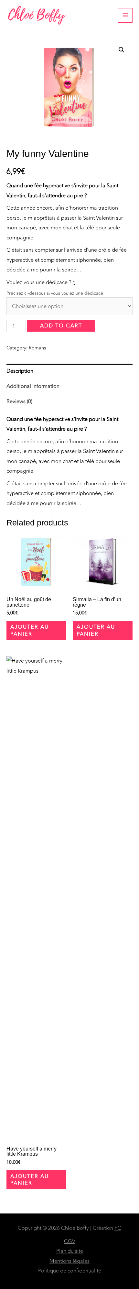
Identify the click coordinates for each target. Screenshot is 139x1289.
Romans (37, 348)
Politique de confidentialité (69, 1271)
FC (117, 1228)
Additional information (32, 386)
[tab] (69, 371)
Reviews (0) (19, 401)
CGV (69, 1241)
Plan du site (69, 1251)
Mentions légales (69, 1261)
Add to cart (61, 326)
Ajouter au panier (29, 630)
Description (19, 371)
